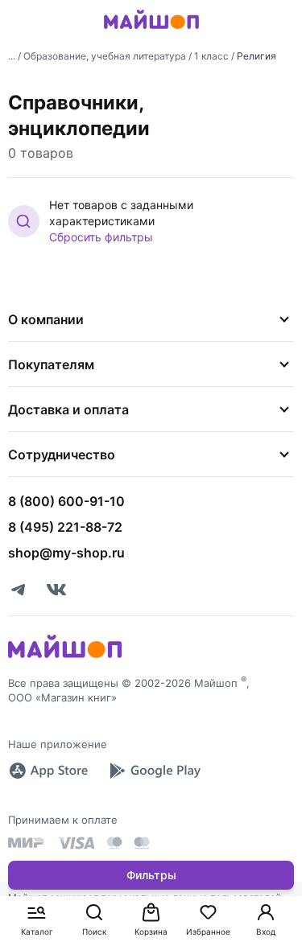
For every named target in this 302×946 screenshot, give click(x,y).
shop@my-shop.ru (66, 553)
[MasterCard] (114, 843)
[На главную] (151, 31)
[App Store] (48, 770)
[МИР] (26, 842)
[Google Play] (154, 770)
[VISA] (75, 843)
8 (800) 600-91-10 (66, 501)
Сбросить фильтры (101, 237)
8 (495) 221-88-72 (65, 527)
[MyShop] (65, 656)
